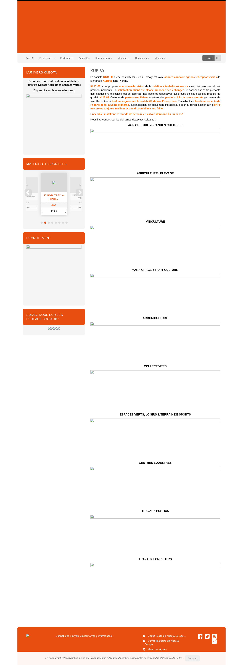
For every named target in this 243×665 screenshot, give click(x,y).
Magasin (123, 58)
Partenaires (66, 58)
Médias (159, 58)
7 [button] (63, 223)
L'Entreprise (46, 58)
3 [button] (49, 223)
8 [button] (66, 223)
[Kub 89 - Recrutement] (53, 272)
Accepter (192, 658)
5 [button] (56, 223)
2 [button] (45, 223)
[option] (54, 194)
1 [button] (42, 223)
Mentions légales (157, 649)
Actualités (84, 58)
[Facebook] (49, 327)
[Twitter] (52, 327)
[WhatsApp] (58, 327)
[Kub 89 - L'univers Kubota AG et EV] (53, 121)
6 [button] (59, 223)
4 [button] (52, 223)
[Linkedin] (55, 327)
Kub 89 (30, 58)
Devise (208, 58)
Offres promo (102, 58)
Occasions (141, 58)
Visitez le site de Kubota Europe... (167, 635)
